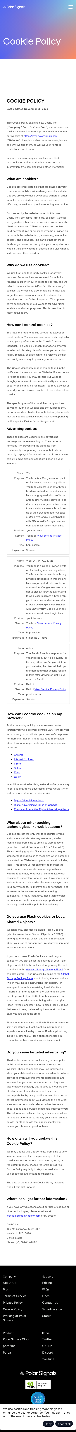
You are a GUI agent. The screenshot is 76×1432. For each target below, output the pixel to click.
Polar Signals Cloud (16, 1339)
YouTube (48, 1359)
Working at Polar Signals (14, 1318)
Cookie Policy (12, 1309)
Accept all (64, 1424)
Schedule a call (52, 1309)
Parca (7, 1352)
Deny (48, 1424)
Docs (45, 1296)
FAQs (45, 1289)
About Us (9, 1283)
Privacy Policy (13, 1302)
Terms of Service (15, 1296)
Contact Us (50, 1302)
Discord (47, 1352)
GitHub (47, 1346)
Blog (6, 1289)
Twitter (47, 1339)
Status (46, 1316)
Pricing (47, 1283)
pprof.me (9, 1346)
